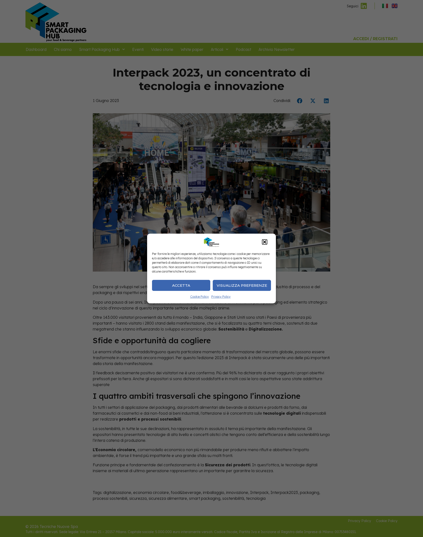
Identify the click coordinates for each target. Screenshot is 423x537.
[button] (264, 242)
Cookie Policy (199, 296)
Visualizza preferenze (242, 285)
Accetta (181, 285)
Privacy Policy (221, 296)
